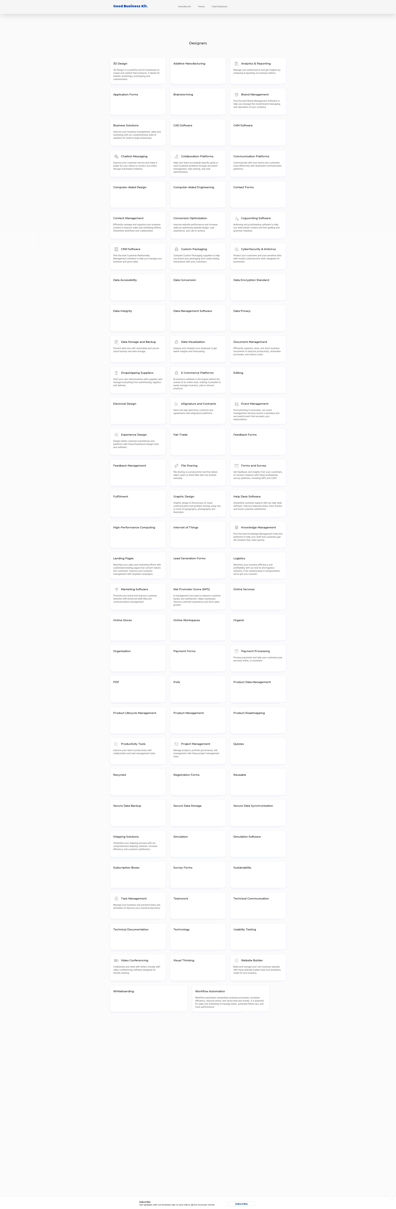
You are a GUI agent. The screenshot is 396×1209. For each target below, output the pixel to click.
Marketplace (219, 6)
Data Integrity (122, 310)
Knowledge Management (258, 527)
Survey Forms (182, 867)
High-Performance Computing (134, 527)
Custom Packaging (194, 249)
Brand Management (255, 94)
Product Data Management (252, 682)
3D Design (120, 63)
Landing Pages (123, 558)
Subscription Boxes (126, 867)
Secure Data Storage (187, 805)
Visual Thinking (183, 960)
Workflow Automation (210, 991)
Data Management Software (192, 310)
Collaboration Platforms (197, 156)
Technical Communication (251, 898)
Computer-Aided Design (129, 187)
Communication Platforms (251, 156)
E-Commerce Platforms (197, 372)
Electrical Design (124, 403)
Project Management (195, 743)
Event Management (254, 403)
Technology (181, 929)
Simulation (180, 836)
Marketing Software (134, 589)
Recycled (119, 774)
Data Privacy (242, 310)
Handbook (184, 6)
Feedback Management (129, 465)
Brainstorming (183, 94)
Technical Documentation (130, 929)
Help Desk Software (247, 496)
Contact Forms (243, 187)
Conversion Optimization (190, 218)
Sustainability (242, 867)
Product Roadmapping (249, 713)
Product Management (188, 713)
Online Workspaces (186, 620)
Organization (122, 651)
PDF (116, 682)
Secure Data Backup (127, 805)
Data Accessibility (125, 280)
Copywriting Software (256, 218)
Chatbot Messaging (134, 156)
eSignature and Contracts (198, 403)
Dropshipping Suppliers (137, 372)
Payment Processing (255, 651)
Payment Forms (184, 651)
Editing (238, 372)
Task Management (134, 898)
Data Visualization (193, 341)
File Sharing (189, 465)
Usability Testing (244, 929)
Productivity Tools (133, 743)
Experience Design (134, 434)
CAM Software (243, 125)
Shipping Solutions (126, 836)
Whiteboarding (123, 991)
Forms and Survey (253, 465)
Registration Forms (186, 774)
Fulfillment (120, 496)
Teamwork (180, 898)
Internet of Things (185, 527)
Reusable (239, 774)
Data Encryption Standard (251, 280)
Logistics (239, 558)
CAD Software (182, 125)
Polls (176, 682)
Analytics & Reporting (256, 63)
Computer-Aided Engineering (193, 187)
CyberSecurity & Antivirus (258, 249)
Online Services (244, 589)
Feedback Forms (245, 434)
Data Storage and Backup (138, 341)
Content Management (128, 218)
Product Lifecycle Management (134, 713)
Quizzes (238, 743)
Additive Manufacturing (189, 63)
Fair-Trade (180, 434)
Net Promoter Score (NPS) (191, 589)
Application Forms (125, 94)
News (201, 6)
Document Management (250, 341)
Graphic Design (183, 496)
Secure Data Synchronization (253, 805)
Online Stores (122, 620)
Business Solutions (126, 125)
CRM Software (130, 249)
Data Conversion (184, 280)
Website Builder (252, 960)
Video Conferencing (134, 960)
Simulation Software (247, 836)
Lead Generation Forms (189, 558)
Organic (238, 620)
